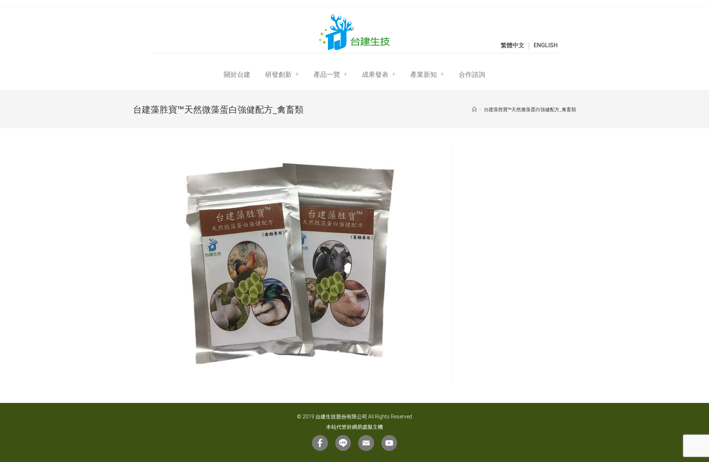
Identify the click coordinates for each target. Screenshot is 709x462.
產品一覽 (327, 74)
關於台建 (237, 74)
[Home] (474, 109)
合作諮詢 (472, 74)
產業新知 (423, 74)
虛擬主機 (372, 427)
